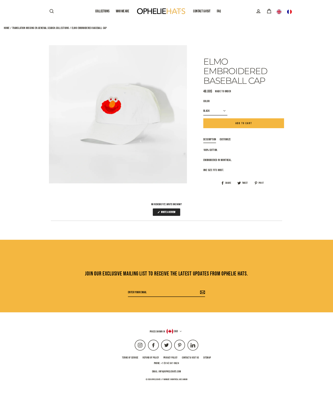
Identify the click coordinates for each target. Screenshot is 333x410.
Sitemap (207, 357)
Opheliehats (156, 379)
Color (206, 101)
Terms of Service (130, 357)
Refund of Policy (151, 357)
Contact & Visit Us (190, 357)
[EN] (280, 11)
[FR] (290, 11)
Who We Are (122, 11)
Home (7, 28)
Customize (225, 139)
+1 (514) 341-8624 (170, 363)
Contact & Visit (201, 11)
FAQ (219, 11)
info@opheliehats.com (170, 371)
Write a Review (170, 213)
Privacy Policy (170, 357)
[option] (290, 11)
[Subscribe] (202, 292)
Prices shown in (157, 331)
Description (209, 139)
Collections (102, 11)
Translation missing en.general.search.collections (40, 28)
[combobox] (280, 11)
